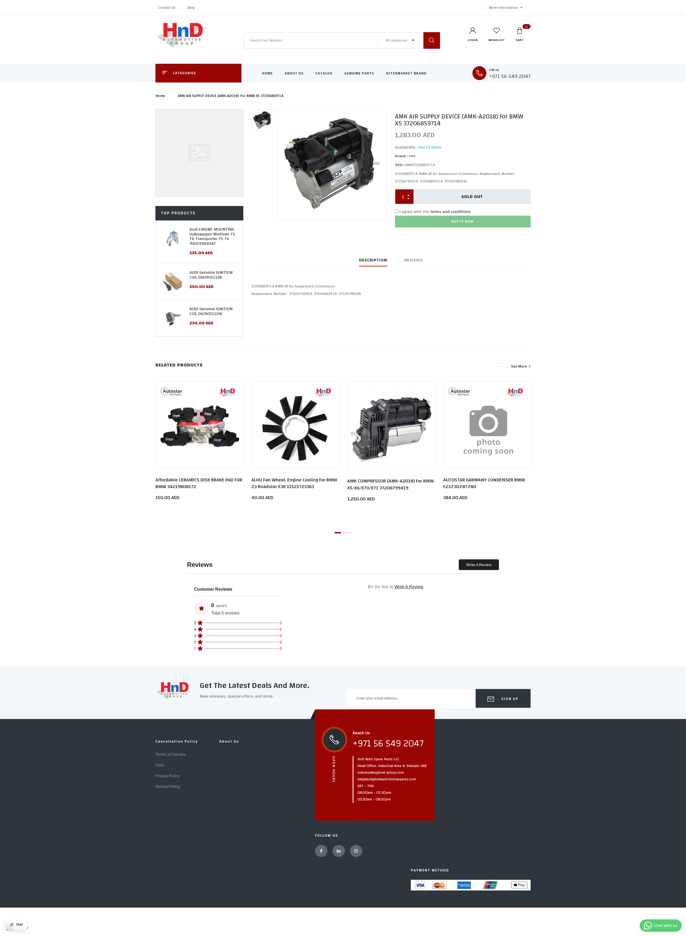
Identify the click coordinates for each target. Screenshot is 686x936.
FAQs (160, 765)
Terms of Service (170, 754)
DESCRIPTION (373, 260)
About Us (294, 73)
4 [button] (351, 532)
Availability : (406, 147)
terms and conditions (450, 212)
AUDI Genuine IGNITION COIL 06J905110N (211, 311)
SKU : (399, 165)
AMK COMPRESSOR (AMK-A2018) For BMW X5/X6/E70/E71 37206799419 (390, 484)
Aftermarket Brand (406, 73)
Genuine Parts (359, 73)
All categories (397, 40)
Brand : (401, 156)
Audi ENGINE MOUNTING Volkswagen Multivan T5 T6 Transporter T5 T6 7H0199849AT (212, 236)
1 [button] (338, 532)
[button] (504, 7)
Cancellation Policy (176, 741)
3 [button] (347, 532)
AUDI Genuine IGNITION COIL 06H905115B (211, 274)
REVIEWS (413, 260)
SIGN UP (509, 698)
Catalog (324, 73)
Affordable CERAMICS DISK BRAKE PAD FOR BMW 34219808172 (198, 483)
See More (519, 366)
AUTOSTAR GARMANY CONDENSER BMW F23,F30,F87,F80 (484, 483)
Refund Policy (167, 787)
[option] (332, 164)
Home (267, 73)
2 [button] (344, 532)
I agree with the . (435, 212)
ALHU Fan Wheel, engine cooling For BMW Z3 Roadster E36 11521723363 (294, 483)
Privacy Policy (167, 776)
